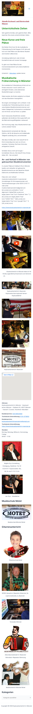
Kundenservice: (7, 414)
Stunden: (5, 430)
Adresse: (5, 403)
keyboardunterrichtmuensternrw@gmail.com (16, 421)
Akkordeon (12, 73)
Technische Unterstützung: (11, 416)
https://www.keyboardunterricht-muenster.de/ (16, 207)
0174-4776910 (24, 416)
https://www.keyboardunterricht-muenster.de (16, 426)
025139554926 (17, 414)
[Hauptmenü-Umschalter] (29, 9)
